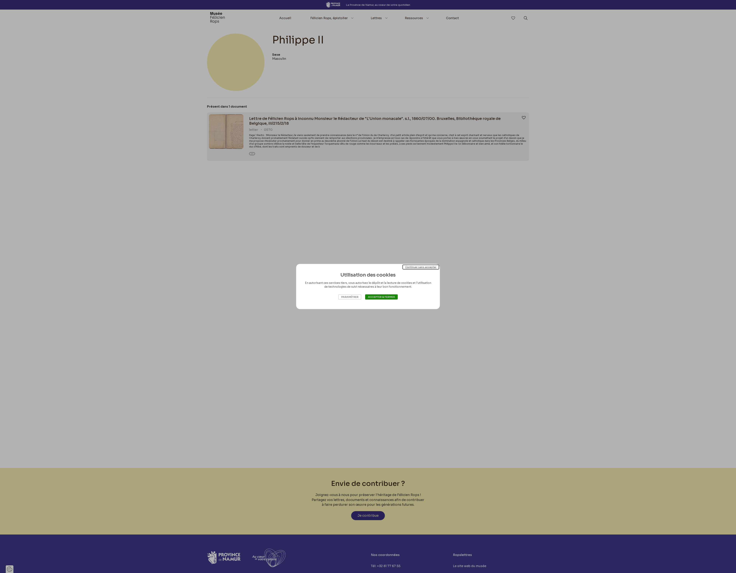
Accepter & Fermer (381, 297)
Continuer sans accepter (420, 267)
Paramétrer (349, 297)
